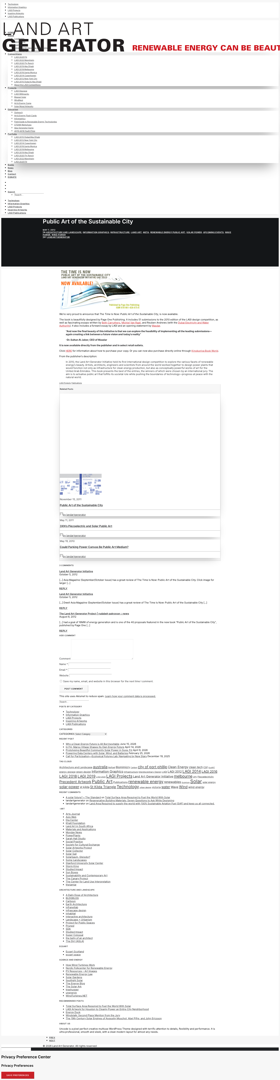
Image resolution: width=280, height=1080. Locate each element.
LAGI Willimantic (21, 94)
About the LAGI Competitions (27, 85)
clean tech (196, 767)
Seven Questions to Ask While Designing (131, 800)
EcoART (212, 768)
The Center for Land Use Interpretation (88, 881)
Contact (12, 174)
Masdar (156, 325)
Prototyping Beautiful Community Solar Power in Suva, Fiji (99, 750)
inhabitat (71, 913)
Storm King (72, 866)
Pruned (70, 925)
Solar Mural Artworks (23, 106)
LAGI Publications (16, 16)
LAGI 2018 (68, 776)
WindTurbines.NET (76, 995)
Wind (183, 787)
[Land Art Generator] (140, 24)
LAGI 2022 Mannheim (24, 60)
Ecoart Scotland (75, 951)
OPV (195, 777)
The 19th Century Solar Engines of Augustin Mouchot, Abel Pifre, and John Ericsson (114, 1018)
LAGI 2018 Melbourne (24, 69)
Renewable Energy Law (79, 974)
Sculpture (186, 782)
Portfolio (12, 134)
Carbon (134, 767)
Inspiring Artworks (16, 13)
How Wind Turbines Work (80, 964)
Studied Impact (74, 869)
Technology (13, 4)
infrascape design (76, 910)
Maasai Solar (20, 97)
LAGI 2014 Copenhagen (25, 75)
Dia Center (72, 820)
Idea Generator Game (24, 128)
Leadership (19, 38)
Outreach (18, 112)
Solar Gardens (74, 977)
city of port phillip (152, 767)
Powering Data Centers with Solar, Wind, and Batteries (97, 753)
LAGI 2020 (101, 777)
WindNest (18, 100)
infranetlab (72, 907)
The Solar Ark (74, 986)
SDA (68, 928)
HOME (11, 32)
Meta (146, 232)
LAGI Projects (14, 10)
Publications (76, 383)
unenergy (71, 992)
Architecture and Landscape (64, 232)
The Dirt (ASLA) (75, 941)
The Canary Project (77, 878)
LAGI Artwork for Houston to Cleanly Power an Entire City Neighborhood (107, 1009)
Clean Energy (178, 767)
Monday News (74, 832)
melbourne (183, 776)
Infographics (19, 118)
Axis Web (71, 817)
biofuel (111, 767)
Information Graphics (17, 7)
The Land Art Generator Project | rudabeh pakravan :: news (94, 613)
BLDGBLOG (72, 898)
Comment (64, 658)
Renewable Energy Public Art (167, 232)
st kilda (84, 787)
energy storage (67, 771)
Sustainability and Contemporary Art (86, 875)
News (10, 168)
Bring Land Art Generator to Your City (31, 48)
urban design (145, 787)
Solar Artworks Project (79, 847)
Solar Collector (74, 850)
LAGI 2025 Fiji (20, 57)
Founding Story (21, 45)
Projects (12, 88)
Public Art (102, 781)
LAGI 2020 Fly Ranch (24, 63)
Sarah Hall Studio (76, 838)
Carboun (71, 901)
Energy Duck (73, 1012)
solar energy (209, 782)
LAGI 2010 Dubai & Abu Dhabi (27, 81)
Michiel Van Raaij (131, 322)
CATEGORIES (67, 733)
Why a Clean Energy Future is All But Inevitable (92, 743)
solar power (69, 786)
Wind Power (59, 234)
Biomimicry (123, 767)
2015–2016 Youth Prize (24, 131)
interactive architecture (79, 916)
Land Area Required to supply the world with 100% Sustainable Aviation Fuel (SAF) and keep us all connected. (152, 803)
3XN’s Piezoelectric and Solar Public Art (86, 526)
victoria (156, 787)
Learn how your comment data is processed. (130, 696)
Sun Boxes (72, 872)
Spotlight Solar (74, 980)
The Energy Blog (75, 983)
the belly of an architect (79, 938)
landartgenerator (58, 237)
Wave (174, 787)
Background (19, 41)
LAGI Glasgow (20, 91)
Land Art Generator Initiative (76, 571)
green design (83, 771)
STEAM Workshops (22, 125)
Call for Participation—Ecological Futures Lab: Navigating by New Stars (106, 756)
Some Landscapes (76, 860)
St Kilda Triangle (103, 787)
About (11, 35)
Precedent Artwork (75, 781)
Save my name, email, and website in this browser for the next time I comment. (108, 681)
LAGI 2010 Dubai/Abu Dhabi (27, 137)
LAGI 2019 (86, 776)
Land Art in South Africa (79, 826)
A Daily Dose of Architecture (82, 895)
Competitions (15, 54)
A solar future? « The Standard (83, 797)
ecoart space (73, 954)
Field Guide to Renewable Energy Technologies (35, 121)
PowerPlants (73, 835)
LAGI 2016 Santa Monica (25, 72)
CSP (205, 767)
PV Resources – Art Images (81, 971)
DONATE (12, 177)
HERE (69, 350)
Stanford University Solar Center (84, 863)
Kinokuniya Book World (205, 350)
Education (13, 109)
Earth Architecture (76, 904)
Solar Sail (71, 853)
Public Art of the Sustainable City (81, 505)
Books (11, 165)
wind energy (196, 787)
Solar (196, 781)
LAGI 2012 (175, 771)
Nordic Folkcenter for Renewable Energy (89, 968)
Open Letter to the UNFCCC (27, 51)
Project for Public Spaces (80, 922)
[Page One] (99, 308)
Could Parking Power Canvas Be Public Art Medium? (94, 547)
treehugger (72, 989)
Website (64, 675)
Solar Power (194, 232)
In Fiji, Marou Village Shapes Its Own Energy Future (95, 747)
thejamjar (71, 884)
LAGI (164, 771)
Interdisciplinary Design (150, 772)
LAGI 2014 (191, 771)
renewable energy (145, 781)
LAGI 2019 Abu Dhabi (24, 66)
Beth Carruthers (111, 322)
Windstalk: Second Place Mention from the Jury (93, 1015)
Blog (10, 171)
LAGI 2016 (209, 771)
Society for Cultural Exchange (83, 844)
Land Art (136, 232)
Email (63, 669)
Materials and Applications (81, 829)
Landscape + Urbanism (79, 919)
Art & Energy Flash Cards (25, 115)
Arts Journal (73, 813)
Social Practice (74, 841)
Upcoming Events (213, 232)
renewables (172, 782)
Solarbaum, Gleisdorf (78, 856)
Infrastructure (119, 232)
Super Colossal (74, 935)
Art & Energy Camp (22, 103)
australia (100, 767)
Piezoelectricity (206, 776)
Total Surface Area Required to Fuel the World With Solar (137, 797)
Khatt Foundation (75, 823)
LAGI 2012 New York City (25, 78)
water (165, 787)
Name (63, 664)
